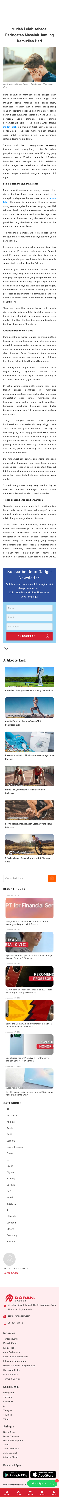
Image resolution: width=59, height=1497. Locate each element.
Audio (10, 1134)
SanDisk (11, 1241)
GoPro (10, 1191)
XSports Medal (10, 1457)
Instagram (8, 1392)
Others (10, 1229)
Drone (10, 1166)
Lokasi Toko (9, 1348)
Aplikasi (11, 1122)
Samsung (12, 1235)
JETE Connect (10, 1453)
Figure (10, 1172)
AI (8, 1109)
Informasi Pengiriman (14, 1361)
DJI (8, 1160)
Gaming (11, 1178)
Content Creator (15, 1147)
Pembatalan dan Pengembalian (19, 1365)
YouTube (7, 1415)
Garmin (11, 1185)
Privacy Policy (10, 1374)
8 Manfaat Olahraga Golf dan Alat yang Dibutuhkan (29, 690)
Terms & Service (11, 1379)
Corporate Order (11, 1370)
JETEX (6, 1444)
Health (10, 1197)
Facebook (8, 1401)
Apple (10, 1128)
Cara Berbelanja (11, 1352)
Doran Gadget (11, 1273)
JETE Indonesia (11, 1449)
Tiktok (6, 1419)
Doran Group (9, 1432)
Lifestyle (11, 1216)
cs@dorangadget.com (19, 1316)
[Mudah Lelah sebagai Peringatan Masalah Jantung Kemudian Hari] (29, 64)
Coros (10, 1153)
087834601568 (15, 1323)
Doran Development (13, 1440)
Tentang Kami (10, 1339)
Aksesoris (12, 1115)
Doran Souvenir (11, 1436)
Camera (11, 1141)
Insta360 (11, 1204)
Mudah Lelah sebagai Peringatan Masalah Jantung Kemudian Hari (29, 35)
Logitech (11, 1223)
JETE (9, 1210)
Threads (7, 1397)
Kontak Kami (10, 1343)
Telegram (8, 1410)
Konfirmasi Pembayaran (15, 1357)
